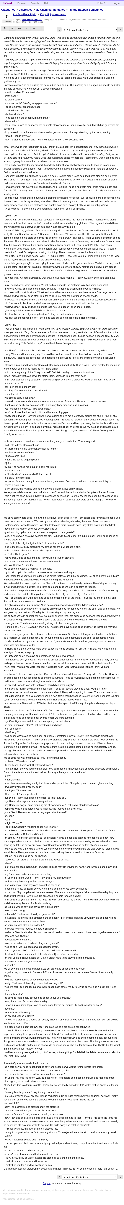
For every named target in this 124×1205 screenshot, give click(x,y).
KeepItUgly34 (47, 14)
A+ (19, 28)
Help (46, 3)
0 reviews (60, 14)
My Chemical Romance (50, 9)
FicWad (7, 3)
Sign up (47, 1183)
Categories (8, 9)
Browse (21, 3)
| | (41, 28)
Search (35, 3)
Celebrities (25, 9)
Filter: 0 (101, 3)
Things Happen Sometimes (85, 9)
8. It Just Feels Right (24, 14)
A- (5, 28)
